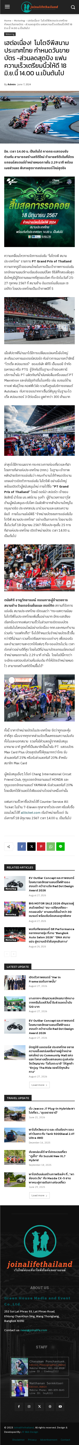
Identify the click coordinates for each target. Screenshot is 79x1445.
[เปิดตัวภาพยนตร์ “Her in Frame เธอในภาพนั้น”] (14, 982)
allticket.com (31, 812)
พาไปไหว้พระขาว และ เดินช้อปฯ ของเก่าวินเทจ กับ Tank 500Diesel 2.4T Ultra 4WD (52, 1133)
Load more (38, 1085)
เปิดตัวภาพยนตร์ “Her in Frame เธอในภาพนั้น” (45, 979)
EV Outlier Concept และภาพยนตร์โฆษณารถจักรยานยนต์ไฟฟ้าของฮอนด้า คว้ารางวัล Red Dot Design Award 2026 (51, 884)
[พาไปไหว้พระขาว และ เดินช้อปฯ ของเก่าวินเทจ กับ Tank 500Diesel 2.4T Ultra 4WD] (14, 1135)
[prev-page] (6, 954)
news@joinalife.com (33, 1330)
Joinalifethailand (24, 1427)
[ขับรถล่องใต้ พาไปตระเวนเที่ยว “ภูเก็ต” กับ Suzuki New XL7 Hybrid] (14, 1157)
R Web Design (30, 1432)
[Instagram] (29, 1407)
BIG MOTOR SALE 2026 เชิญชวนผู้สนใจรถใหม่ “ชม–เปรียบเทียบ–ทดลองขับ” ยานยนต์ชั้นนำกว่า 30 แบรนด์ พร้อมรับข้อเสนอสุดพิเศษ (51, 909)
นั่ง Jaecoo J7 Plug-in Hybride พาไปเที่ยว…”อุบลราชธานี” (52, 1110)
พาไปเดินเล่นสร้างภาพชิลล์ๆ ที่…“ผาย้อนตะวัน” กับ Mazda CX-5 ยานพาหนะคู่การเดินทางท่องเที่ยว (51, 1178)
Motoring (19, 21)
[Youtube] (60, 1407)
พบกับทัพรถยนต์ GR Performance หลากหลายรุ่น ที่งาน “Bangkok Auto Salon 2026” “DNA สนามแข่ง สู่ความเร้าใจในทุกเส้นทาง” (51, 935)
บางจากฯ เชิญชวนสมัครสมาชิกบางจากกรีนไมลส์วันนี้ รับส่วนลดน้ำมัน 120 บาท (51, 1002)
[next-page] (13, 954)
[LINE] (60, 846)
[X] (31, 846)
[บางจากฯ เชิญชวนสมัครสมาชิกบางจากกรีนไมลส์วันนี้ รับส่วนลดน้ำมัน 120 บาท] (14, 1003)
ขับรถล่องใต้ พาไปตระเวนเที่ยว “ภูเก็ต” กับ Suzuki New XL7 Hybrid (48, 1156)
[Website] (50, 1407)
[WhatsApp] (51, 846)
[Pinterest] (41, 846)
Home (7, 21)
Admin (12, 84)
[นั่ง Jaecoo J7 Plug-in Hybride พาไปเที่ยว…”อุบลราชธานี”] (14, 1114)
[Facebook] (21, 846)
